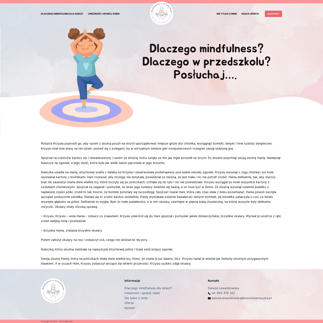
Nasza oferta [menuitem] (250, 13)
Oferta (129, 303)
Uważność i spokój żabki (142, 293)
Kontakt (129, 308)
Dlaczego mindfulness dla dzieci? (148, 288)
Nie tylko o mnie (136, 298)
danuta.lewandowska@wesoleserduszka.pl (242, 298)
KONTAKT (273, 13)
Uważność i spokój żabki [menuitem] (103, 13)
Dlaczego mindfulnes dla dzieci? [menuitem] (62, 13)
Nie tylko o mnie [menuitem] (227, 13)
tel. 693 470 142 (223, 293)
